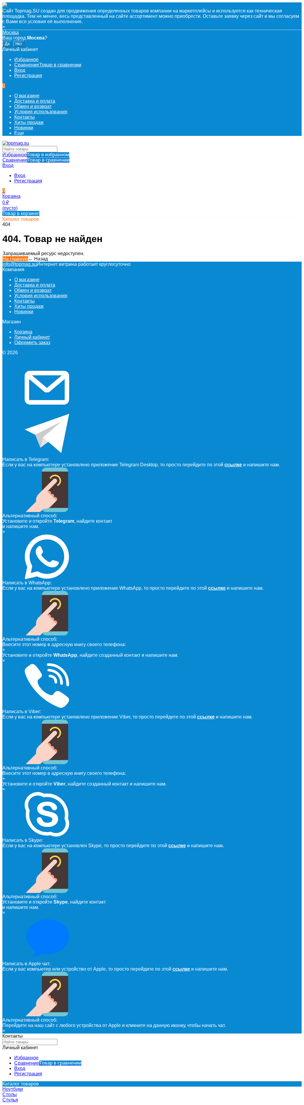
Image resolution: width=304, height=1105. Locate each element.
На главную (15, 258)
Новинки (23, 127)
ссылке (233, 464)
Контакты (24, 117)
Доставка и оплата (34, 101)
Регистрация (28, 75)
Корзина (23, 331)
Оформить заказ (32, 342)
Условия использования (40, 111)
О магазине (26, 95)
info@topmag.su (19, 264)
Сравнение (35, 160)
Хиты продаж (29, 122)
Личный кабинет (32, 337)
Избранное (35, 154)
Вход (19, 70)
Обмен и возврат (33, 106)
